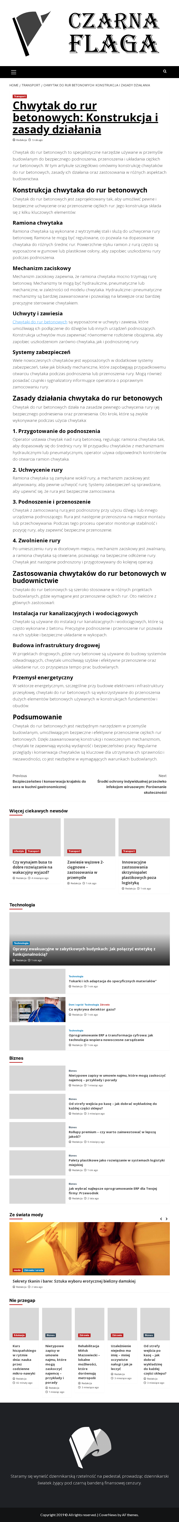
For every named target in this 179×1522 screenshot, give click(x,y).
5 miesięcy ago (96, 1141)
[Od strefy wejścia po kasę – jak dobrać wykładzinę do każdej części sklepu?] (37, 1106)
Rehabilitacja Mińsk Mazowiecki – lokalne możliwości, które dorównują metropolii (89, 1362)
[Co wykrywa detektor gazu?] (37, 1009)
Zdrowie (105, 1005)
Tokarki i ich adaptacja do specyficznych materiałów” (113, 981)
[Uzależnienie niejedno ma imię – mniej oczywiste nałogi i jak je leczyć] (122, 1324)
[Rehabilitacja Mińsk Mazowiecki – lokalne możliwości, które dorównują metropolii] (89, 1324)
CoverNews (108, 1515)
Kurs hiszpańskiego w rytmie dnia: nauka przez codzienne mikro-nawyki (24, 1359)
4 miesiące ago (40, 878)
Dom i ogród (76, 1005)
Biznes (73, 1071)
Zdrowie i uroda (33, 1270)
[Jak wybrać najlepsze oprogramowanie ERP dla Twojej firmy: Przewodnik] (37, 1191)
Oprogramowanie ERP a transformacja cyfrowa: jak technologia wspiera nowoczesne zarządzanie (111, 1037)
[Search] (165, 71)
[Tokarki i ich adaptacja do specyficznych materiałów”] (37, 981)
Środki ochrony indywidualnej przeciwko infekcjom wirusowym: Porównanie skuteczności (132, 784)
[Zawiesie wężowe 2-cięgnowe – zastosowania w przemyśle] (89, 837)
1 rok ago (37, 140)
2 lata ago (93, 1198)
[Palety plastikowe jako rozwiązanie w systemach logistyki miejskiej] (37, 1162)
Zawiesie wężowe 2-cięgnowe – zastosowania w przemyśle (85, 870)
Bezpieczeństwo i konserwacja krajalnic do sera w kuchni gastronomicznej (49, 781)
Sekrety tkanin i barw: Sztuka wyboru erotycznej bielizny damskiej (74, 1281)
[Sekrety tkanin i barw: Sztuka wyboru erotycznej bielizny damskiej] (89, 1248)
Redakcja (21, 140)
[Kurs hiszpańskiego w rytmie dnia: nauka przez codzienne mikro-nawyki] (24, 1324)
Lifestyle (19, 851)
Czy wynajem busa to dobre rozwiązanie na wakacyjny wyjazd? (32, 867)
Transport (20, 96)
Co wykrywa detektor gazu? (92, 1009)
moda (17, 1270)
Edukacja (19, 1335)
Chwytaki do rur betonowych (40, 322)
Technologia (21, 943)
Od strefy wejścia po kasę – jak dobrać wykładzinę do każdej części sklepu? (155, 1359)
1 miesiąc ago (95, 1085)
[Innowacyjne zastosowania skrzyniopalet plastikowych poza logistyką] (144, 837)
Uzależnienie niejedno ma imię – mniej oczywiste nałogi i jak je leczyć (121, 1357)
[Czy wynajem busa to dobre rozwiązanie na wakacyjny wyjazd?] (35, 837)
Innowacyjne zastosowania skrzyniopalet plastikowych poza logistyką (139, 872)
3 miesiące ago (96, 1113)
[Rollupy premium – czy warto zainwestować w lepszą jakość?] (37, 1134)
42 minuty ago (24, 1382)
